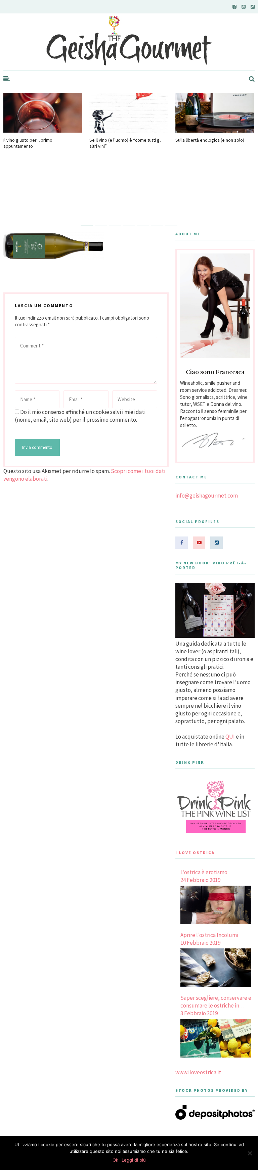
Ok (115, 1160)
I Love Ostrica (195, 852)
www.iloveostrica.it (198, 1072)
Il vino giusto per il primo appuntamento (27, 143)
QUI (230, 736)
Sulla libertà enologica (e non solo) (209, 140)
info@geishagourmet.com (206, 495)
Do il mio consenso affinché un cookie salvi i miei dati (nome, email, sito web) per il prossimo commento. (80, 415)
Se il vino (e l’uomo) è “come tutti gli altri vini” (125, 143)
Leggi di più (134, 1160)
